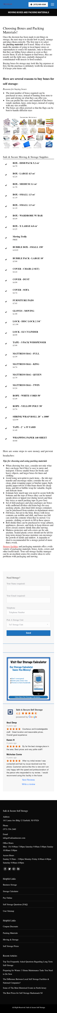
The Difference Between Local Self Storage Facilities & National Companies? (26, 981)
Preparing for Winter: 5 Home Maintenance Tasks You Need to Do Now (28, 972)
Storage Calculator (10, 891)
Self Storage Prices (11, 946)
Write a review (28, 784)
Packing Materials (10, 933)
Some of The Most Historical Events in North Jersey (24, 987)
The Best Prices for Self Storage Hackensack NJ (23, 993)
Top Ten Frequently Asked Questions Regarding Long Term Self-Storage (28, 963)
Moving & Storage (10, 939)
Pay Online (7, 897)
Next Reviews (28, 779)
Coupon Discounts (10, 926)
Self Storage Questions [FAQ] (15, 904)
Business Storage (10, 884)
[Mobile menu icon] (52, 4)
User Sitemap (8, 911)
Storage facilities (10, 546)
